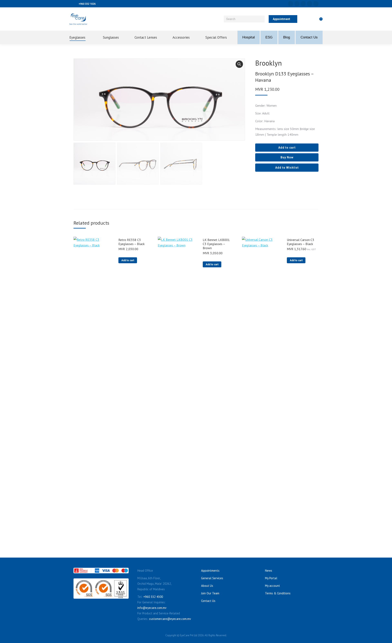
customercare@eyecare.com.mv (170, 619)
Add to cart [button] (127, 260)
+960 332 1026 (87, 3)
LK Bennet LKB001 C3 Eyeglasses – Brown (216, 244)
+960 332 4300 (153, 597)
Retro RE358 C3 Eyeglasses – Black (131, 242)
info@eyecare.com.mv (151, 608)
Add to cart (287, 147)
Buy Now (287, 157)
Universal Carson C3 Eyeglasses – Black (300, 242)
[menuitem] (80, 37)
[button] (239, 64)
